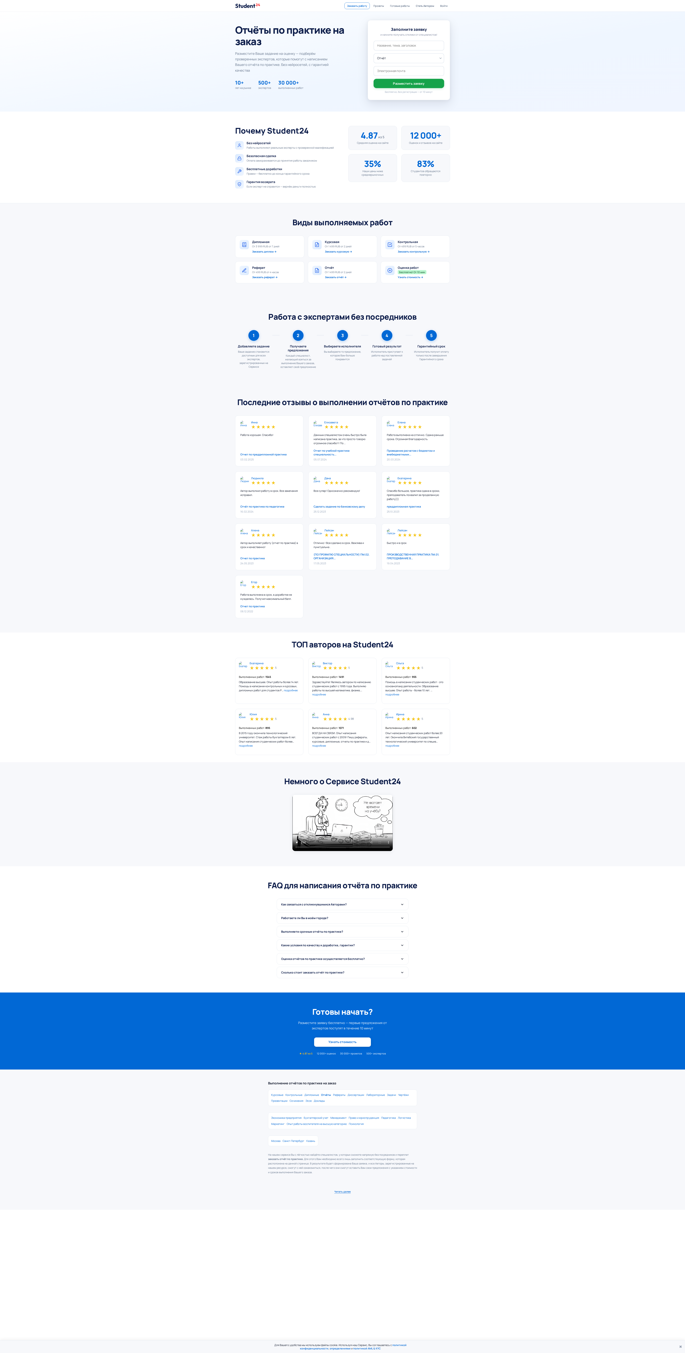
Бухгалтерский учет (316, 1117)
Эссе (309, 1100)
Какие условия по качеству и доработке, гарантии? (318, 945)
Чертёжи (403, 1095)
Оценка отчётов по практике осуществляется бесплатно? (323, 959)
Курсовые (277, 1095)
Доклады (319, 1100)
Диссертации (356, 1095)
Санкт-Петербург (293, 1141)
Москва (275, 1141)
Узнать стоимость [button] (342, 1042)
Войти (443, 6)
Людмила (257, 478)
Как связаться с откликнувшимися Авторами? (314, 904)
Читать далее (342, 1191)
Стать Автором (425, 6)
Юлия (253, 714)
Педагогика (388, 1117)
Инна (254, 422)
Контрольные (293, 1095)
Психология (356, 1124)
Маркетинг (278, 1124)
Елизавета (331, 422)
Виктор (327, 663)
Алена (255, 530)
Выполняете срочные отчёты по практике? (312, 932)
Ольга (400, 663)
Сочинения (296, 1100)
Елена (401, 422)
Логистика (404, 1117)
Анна (326, 714)
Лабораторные (375, 1095)
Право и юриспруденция (364, 1117)
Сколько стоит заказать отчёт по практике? (312, 972)
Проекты (378, 6)
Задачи (391, 1095)
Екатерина (404, 478)
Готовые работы (400, 6)
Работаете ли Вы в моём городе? (304, 918)
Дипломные (311, 1095)
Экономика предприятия (286, 1117)
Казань (310, 1141)
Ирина (400, 714)
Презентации (279, 1100)
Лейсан (329, 530)
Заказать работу (357, 6)
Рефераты (339, 1095)
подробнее (291, 690)
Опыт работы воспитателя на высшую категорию (317, 1124)
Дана (327, 478)
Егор (254, 582)
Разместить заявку (408, 83)
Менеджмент (338, 1117)
